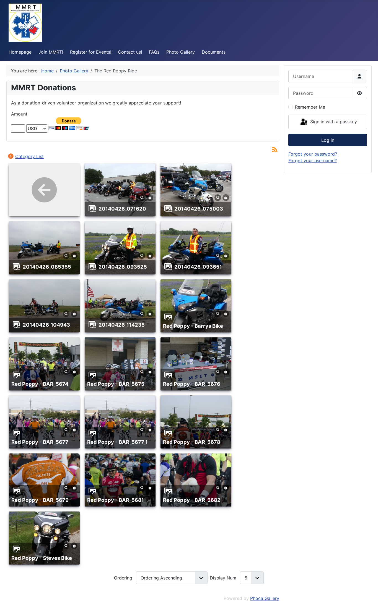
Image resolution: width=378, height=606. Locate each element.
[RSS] (274, 149)
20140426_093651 (198, 267)
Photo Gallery (180, 52)
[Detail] (142, 197)
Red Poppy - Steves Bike (41, 558)
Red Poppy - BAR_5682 (192, 500)
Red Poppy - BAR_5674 (39, 384)
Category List (29, 156)
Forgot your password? (312, 154)
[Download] (150, 197)
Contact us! (130, 52)
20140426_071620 (122, 209)
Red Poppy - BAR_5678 (191, 442)
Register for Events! (90, 52)
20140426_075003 (198, 209)
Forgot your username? (312, 160)
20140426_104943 (46, 325)
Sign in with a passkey (333, 121)
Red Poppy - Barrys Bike (193, 326)
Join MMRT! (50, 52)
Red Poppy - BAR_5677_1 (117, 442)
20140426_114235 (122, 325)
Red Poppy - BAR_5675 (115, 384)
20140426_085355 (47, 267)
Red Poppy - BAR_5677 (39, 442)
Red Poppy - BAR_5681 (115, 500)
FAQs (154, 52)
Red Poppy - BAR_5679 (40, 500)
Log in (327, 140)
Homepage (20, 52)
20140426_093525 (123, 267)
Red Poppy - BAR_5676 (191, 384)
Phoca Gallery (264, 598)
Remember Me (310, 107)
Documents (214, 52)
